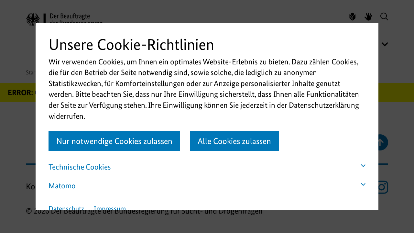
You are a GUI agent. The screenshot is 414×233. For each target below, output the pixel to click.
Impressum (110, 208)
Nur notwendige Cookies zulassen (114, 141)
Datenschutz (66, 208)
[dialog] (207, 116)
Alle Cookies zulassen (234, 141)
